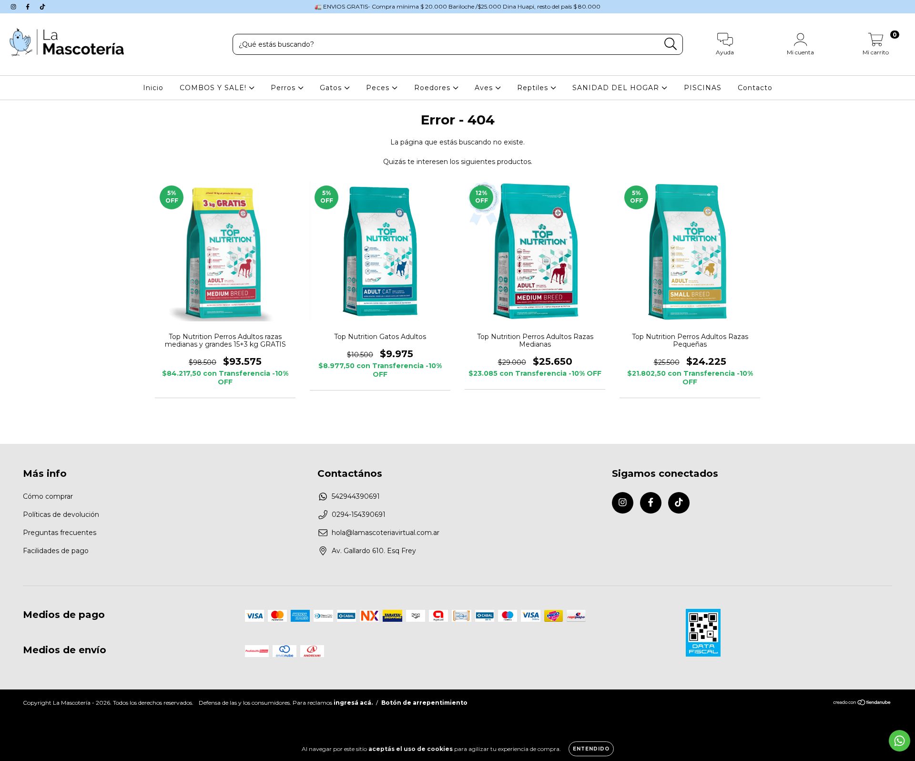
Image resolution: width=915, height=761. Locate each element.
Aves (485, 87)
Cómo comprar (48, 496)
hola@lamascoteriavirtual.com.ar (385, 532)
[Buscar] (671, 44)
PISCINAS (703, 87)
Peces (379, 87)
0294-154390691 (359, 514)
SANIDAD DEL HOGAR (616, 87)
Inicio (153, 87)
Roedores (433, 87)
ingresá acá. (353, 702)
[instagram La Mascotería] (14, 6)
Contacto (755, 87)
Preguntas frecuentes (59, 532)
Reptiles (533, 87)
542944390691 (356, 496)
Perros (284, 87)
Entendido (591, 749)
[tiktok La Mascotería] (42, 6)
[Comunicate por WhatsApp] (899, 740)
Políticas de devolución (61, 514)
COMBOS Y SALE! (214, 87)
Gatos (332, 87)
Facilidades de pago (56, 550)
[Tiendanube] (862, 703)
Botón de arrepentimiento (424, 702)
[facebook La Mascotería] (28, 6)
